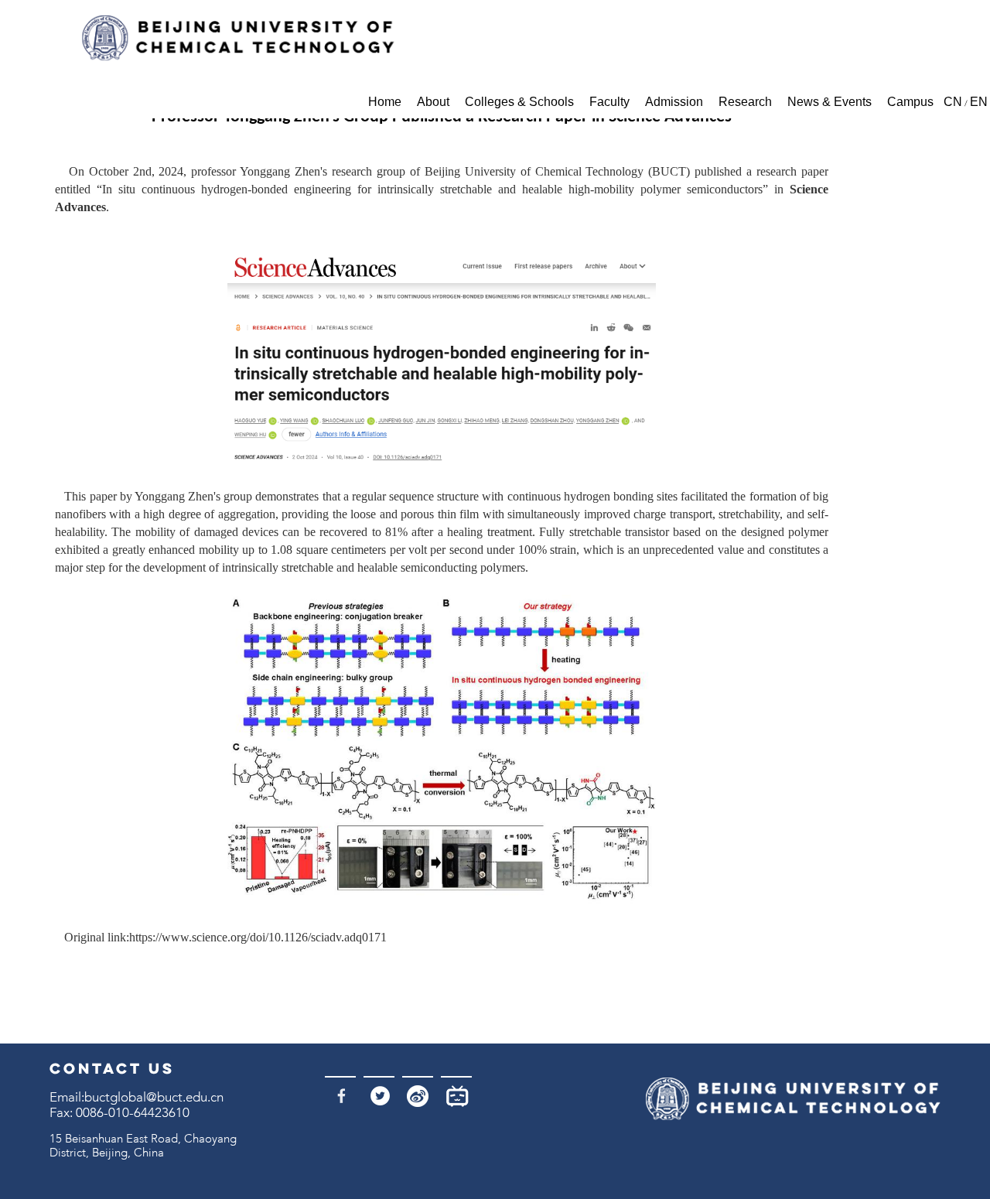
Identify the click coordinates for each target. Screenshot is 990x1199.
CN (953, 101)
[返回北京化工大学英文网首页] (236, 38)
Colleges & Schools (519, 101)
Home (384, 101)
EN (979, 101)
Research (745, 101)
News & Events (829, 101)
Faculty (609, 101)
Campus (910, 101)
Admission (674, 101)
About (433, 101)
